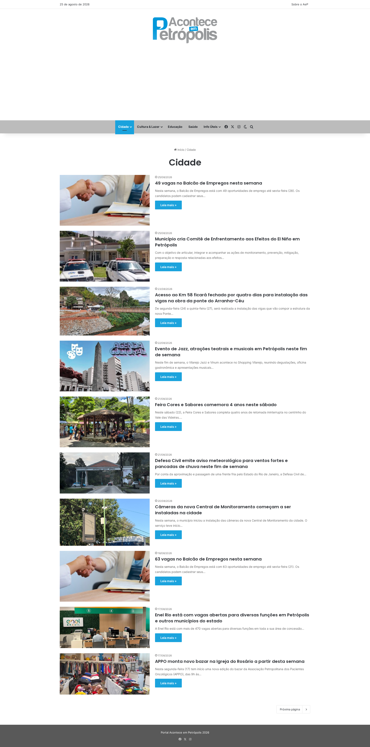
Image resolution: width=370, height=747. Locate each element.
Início (180, 149)
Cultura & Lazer (148, 126)
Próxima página (290, 709)
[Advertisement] (185, 82)
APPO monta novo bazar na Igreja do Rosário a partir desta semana (229, 661)
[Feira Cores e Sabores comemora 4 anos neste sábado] (105, 422)
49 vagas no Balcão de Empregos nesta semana (208, 183)
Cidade (123, 126)
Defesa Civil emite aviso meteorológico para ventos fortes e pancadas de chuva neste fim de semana (221, 464)
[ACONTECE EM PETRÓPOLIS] (185, 30)
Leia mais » (168, 205)
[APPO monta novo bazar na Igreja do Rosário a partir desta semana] (105, 674)
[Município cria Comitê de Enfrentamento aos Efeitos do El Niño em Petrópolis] (105, 256)
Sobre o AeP (299, 4)
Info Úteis (211, 126)
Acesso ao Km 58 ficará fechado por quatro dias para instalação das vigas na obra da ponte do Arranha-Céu (231, 298)
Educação (175, 126)
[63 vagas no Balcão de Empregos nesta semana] (105, 576)
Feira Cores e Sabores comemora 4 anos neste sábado (216, 405)
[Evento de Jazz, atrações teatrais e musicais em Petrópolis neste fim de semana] (105, 366)
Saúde (193, 126)
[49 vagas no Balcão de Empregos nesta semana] (105, 200)
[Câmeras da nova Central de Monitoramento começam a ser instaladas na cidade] (105, 522)
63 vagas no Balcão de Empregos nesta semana (208, 559)
